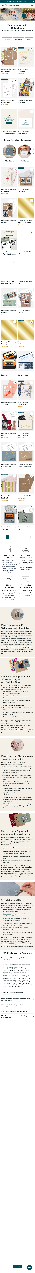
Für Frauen (7, 39)
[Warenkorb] (32, 5)
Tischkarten (25, 161)
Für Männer (18, 39)
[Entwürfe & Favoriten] (29, 5)
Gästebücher (9, 161)
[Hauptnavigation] (2, 5)
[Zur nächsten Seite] (31, 537)
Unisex (29, 39)
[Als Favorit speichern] (15, 49)
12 (27, 537)
